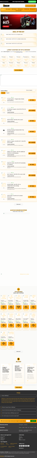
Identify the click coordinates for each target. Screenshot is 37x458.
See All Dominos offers (3, 310)
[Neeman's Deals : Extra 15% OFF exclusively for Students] (3, 163)
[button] (1, 21)
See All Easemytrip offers (11, 347)
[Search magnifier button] (34, 6)
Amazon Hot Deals (4, 1)
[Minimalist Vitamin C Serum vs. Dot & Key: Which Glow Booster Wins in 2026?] (18, 374)
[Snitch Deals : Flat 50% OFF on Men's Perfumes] (3, 196)
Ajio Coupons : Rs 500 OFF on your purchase (10, 301)
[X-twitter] (28, 446)
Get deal (32, 197)
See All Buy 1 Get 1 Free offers (26, 328)
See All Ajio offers (3, 328)
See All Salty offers (18, 328)
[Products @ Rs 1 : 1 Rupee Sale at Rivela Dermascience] (3, 99)
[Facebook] (21, 446)
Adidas (23, 51)
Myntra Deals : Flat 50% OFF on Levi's (15, 119)
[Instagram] (23, 446)
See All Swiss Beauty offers (4, 347)
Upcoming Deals (18, 10)
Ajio (15, 52)
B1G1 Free (27, 9)
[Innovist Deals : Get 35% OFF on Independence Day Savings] (3, 185)
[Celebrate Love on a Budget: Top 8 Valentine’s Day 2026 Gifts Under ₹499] (31, 374)
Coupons (8, 9)
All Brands (15, 9)
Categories (21, 9)
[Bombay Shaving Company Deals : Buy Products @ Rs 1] (3, 130)
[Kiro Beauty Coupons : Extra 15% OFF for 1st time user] (3, 109)
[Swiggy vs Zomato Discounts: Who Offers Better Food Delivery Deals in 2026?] (6, 374)
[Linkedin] (27, 446)
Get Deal (32, 100)
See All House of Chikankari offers (33, 328)
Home (3, 9)
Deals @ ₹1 (33, 9)
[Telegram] (25, 446)
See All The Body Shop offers (26, 310)
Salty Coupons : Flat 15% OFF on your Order (18, 319)
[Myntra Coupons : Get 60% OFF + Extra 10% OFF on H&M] (3, 141)
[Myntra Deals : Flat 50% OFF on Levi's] (3, 120)
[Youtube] (20, 446)
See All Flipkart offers (18, 310)
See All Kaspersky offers (11, 328)
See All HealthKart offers (33, 310)
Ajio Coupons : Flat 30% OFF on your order (16, 174)
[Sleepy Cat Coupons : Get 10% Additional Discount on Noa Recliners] (3, 152)
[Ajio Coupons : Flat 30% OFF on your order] (3, 174)
